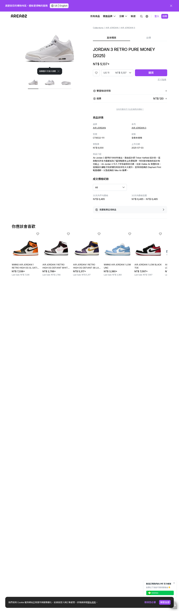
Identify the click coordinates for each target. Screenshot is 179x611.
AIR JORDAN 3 (127, 27)
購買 (151, 72)
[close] (171, 5)
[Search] (141, 16)
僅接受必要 (150, 602)
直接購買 (111, 37)
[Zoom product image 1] (50, 48)
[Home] (19, 16)
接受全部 (165, 602)
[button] (147, 16)
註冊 (164, 16)
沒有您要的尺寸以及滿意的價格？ (130, 109)
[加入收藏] (96, 72)
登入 (156, 16)
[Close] (58, 71)
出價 (148, 37)
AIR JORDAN (111, 27)
